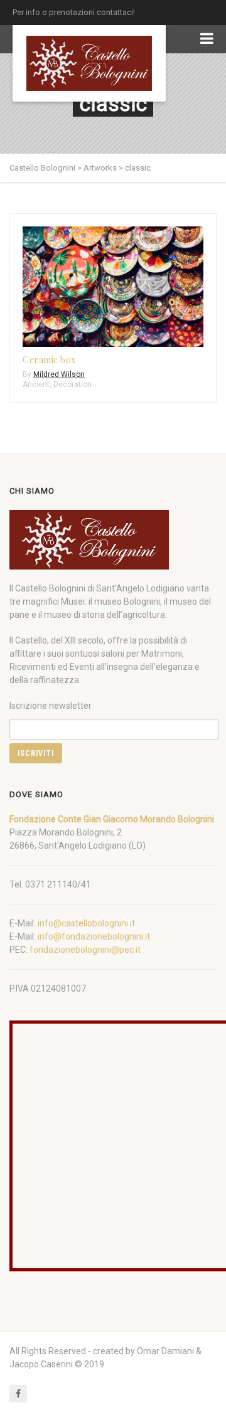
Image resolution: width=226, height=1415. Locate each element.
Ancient (36, 384)
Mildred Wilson (59, 374)
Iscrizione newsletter (50, 706)
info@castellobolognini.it (86, 923)
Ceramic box (49, 360)
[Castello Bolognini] (89, 63)
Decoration (72, 384)
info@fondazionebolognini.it (94, 936)
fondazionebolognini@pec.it (85, 950)
